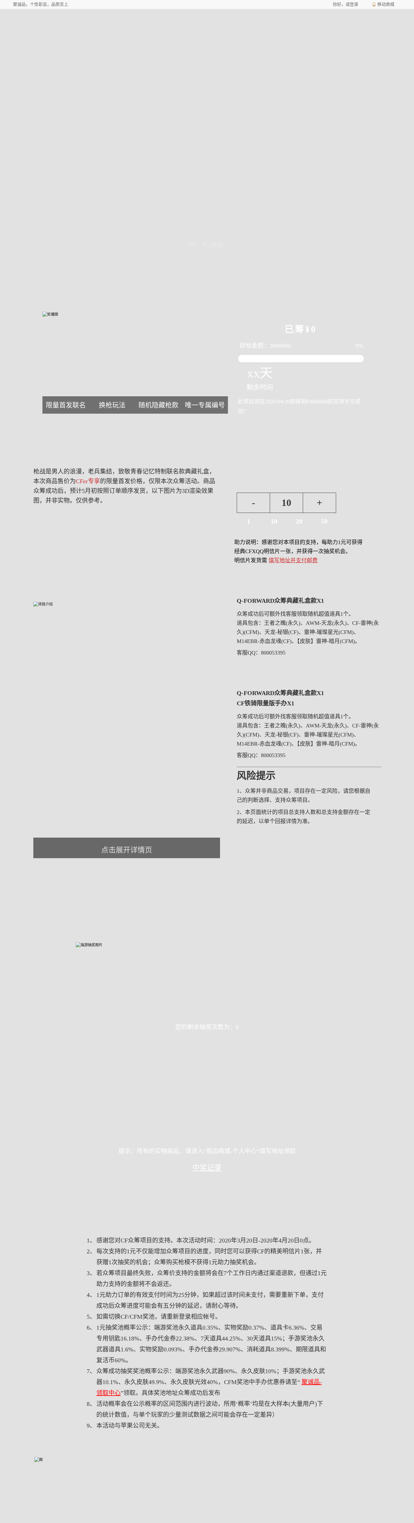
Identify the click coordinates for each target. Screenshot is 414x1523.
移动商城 (385, 4)
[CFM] (119, 32)
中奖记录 (207, 1168)
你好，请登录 (345, 4)
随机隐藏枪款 (159, 405)
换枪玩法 (112, 405)
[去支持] (361, 587)
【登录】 (216, 244)
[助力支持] (361, 484)
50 (324, 521)
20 (299, 521)
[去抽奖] (361, 504)
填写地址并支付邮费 (293, 560)
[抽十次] (241, 1048)
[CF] (52, 32)
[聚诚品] (171, 32)
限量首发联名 (66, 405)
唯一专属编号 (205, 405)
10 (286, 502)
